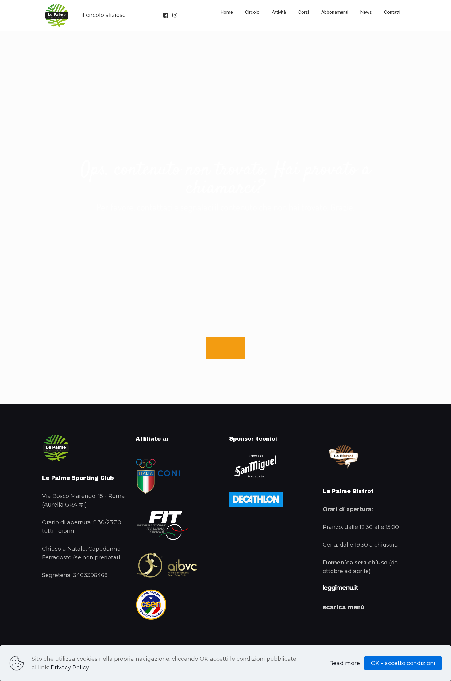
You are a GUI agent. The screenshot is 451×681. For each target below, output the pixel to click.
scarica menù (343, 607)
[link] (252, 28)
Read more (344, 663)
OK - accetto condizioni (403, 663)
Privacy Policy (70, 667)
